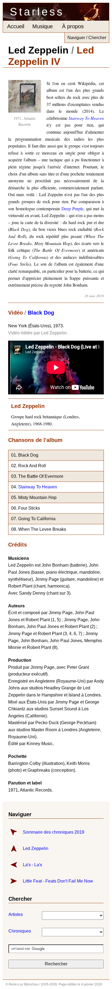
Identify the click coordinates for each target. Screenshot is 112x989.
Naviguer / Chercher (86, 37)
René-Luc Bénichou (23, 984)
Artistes (12, 914)
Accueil (15, 26)
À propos (73, 26)
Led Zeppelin (38, 50)
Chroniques (12, 931)
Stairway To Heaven (37, 487)
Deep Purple (72, 208)
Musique (42, 26)
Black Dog (41, 313)
